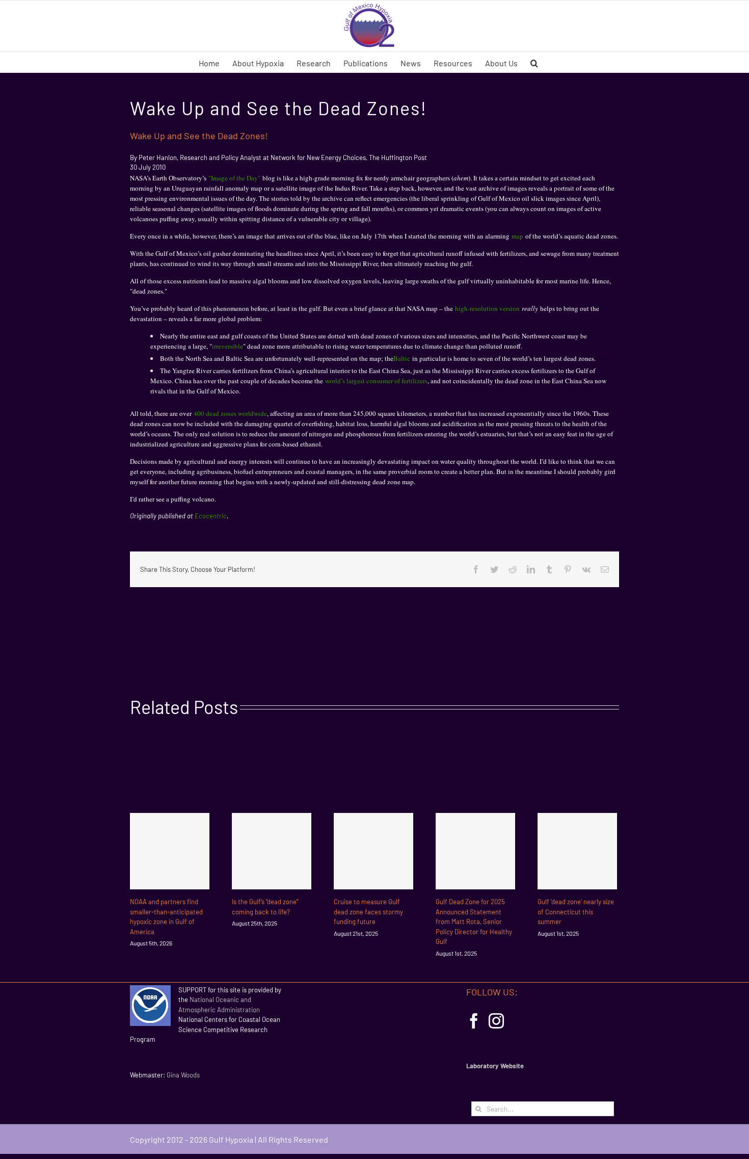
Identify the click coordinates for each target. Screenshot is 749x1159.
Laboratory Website (495, 1066)
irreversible (227, 346)
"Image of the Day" (234, 177)
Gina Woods (183, 1075)
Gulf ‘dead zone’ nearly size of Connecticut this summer (576, 912)
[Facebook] (473, 1021)
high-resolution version (487, 308)
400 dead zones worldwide (230, 413)
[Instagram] (496, 1021)
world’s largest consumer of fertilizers (376, 380)
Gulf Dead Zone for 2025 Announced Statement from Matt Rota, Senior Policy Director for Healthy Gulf (474, 921)
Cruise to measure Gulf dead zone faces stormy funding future (368, 912)
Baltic (401, 358)
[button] (534, 62)
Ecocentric (211, 516)
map (517, 236)
